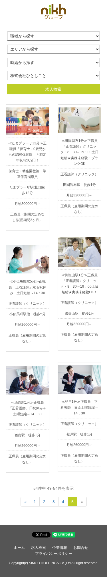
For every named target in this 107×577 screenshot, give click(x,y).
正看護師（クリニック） (79, 174)
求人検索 (53, 89)
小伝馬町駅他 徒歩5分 (27, 314)
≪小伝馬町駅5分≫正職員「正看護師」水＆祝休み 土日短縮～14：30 (27, 287)
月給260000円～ (27, 325)
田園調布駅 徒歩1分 (79, 185)
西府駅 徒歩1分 (28, 435)
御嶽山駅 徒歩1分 (79, 314)
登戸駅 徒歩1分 (79, 434)
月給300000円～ (27, 204)
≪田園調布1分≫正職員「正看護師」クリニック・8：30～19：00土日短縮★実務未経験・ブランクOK (79, 152)
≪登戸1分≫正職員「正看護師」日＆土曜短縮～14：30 (79, 407)
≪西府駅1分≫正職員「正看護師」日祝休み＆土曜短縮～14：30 (27, 408)
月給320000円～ (79, 195)
